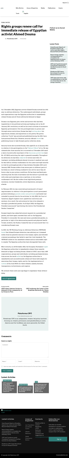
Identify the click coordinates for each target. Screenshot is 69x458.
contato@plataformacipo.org (43, 437)
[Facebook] (30, 44)
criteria (3, 263)
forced (39, 138)
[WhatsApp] (14, 44)
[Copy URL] (39, 44)
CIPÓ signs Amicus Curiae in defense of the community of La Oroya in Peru (11, 290)
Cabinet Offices (33, 148)
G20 (36, 382)
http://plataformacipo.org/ (25, 316)
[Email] (34, 44)
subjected (22, 158)
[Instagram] (22, 327)
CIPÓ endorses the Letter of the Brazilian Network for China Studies (37, 290)
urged (46, 247)
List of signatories (8, 278)
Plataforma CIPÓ (12, 38)
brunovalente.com (62, 455)
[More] (43, 44)
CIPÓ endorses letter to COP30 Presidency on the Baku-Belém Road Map (25, 389)
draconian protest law (36, 153)
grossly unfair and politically (26, 194)
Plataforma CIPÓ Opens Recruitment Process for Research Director (57, 73)
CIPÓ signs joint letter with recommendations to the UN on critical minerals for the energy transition (8, 387)
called (19, 256)
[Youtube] (29, 327)
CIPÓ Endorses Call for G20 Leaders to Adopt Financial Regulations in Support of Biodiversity (41, 388)
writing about (36, 131)
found (3, 232)
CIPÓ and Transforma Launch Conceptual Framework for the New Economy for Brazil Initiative (58, 66)
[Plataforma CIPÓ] (3, 38)
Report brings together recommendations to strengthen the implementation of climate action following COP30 (57, 58)
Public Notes (5, 22)
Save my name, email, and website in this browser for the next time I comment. (25, 366)
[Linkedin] (22, 44)
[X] (18, 44)
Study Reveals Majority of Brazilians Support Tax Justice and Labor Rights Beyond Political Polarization (58, 49)
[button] (66, 2)
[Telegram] (26, 44)
